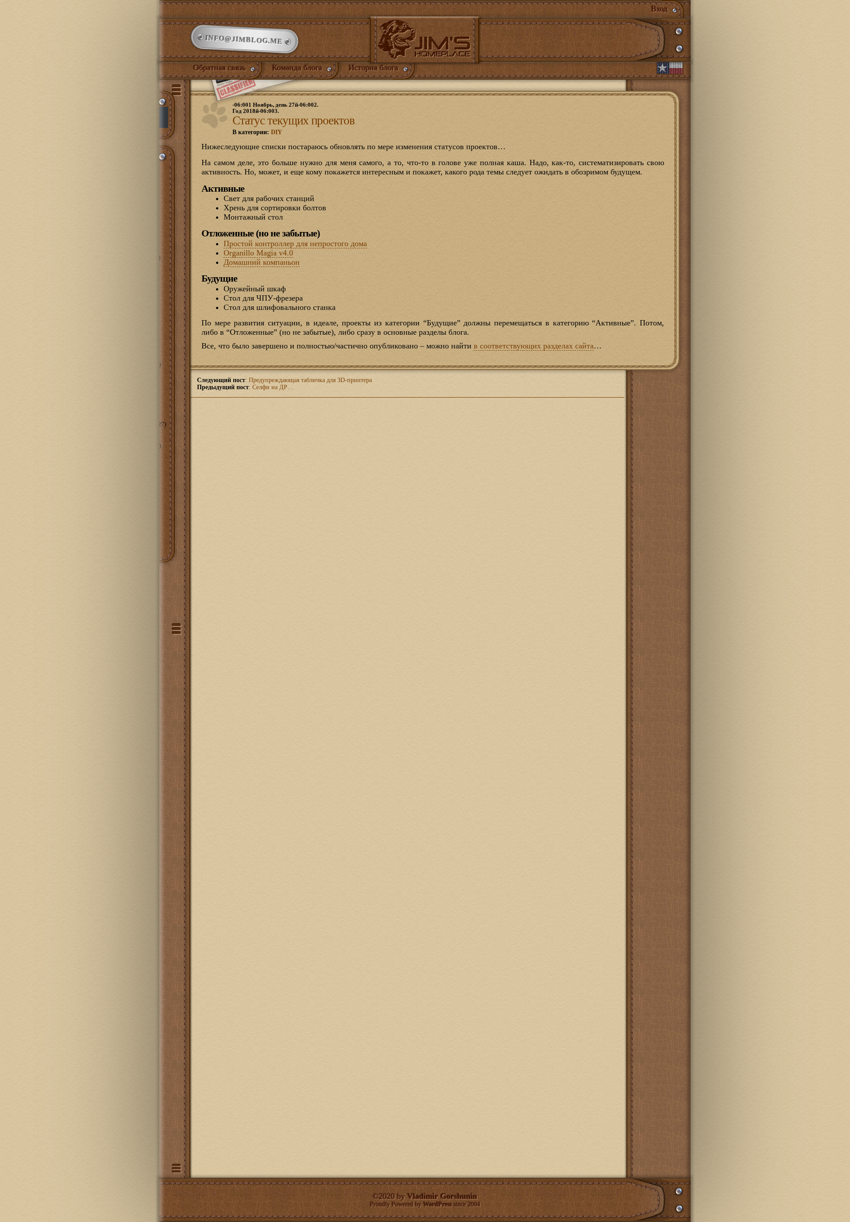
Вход (659, 8)
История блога (373, 67)
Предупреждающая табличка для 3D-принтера (310, 380)
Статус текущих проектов (293, 120)
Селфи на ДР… (273, 387)
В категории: (257, 132)
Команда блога (297, 67)
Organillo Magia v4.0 (258, 252)
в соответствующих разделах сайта (534, 345)
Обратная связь (219, 67)
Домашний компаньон (262, 262)
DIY (276, 132)
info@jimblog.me (244, 39)
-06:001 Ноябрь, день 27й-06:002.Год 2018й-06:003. (275, 108)
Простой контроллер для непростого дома (295, 243)
